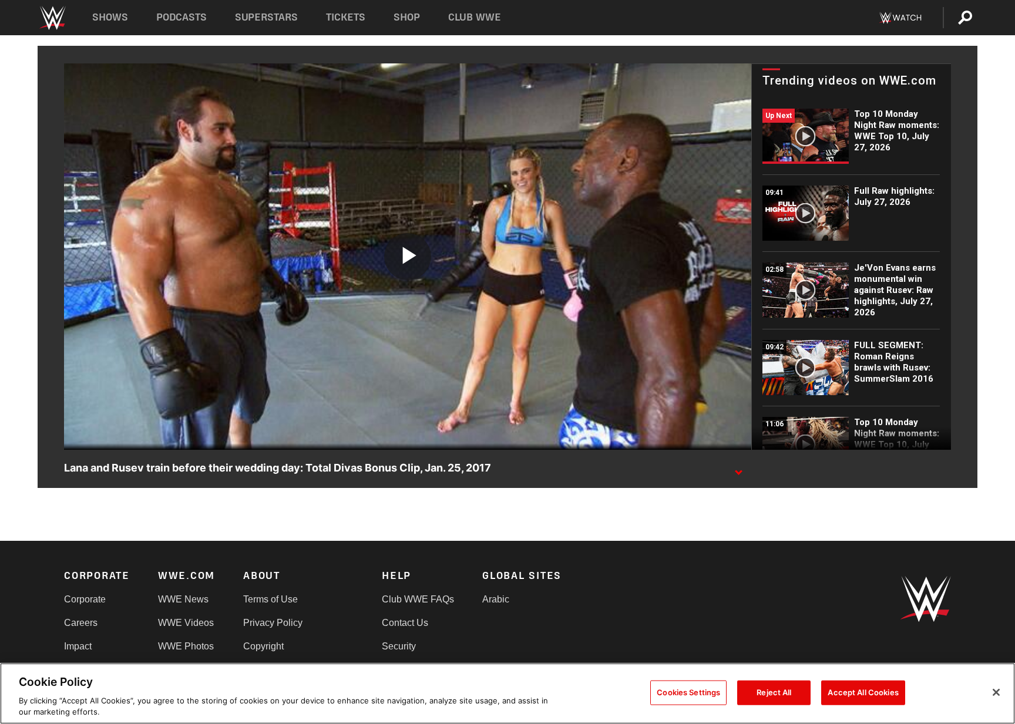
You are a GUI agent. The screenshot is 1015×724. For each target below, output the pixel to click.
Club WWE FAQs (418, 599)
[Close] (996, 692)
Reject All (774, 692)
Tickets (345, 17)
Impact (78, 646)
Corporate (85, 599)
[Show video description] (738, 468)
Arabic (495, 599)
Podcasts (181, 17)
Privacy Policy (273, 623)
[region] (507, 693)
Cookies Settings (688, 692)
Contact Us (405, 623)
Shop (407, 17)
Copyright (263, 646)
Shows (110, 17)
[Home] (52, 18)
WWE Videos (186, 623)
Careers (81, 623)
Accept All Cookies (863, 692)
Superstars (266, 17)
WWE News (183, 599)
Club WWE (474, 17)
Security (399, 646)
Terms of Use (270, 599)
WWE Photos (186, 646)
